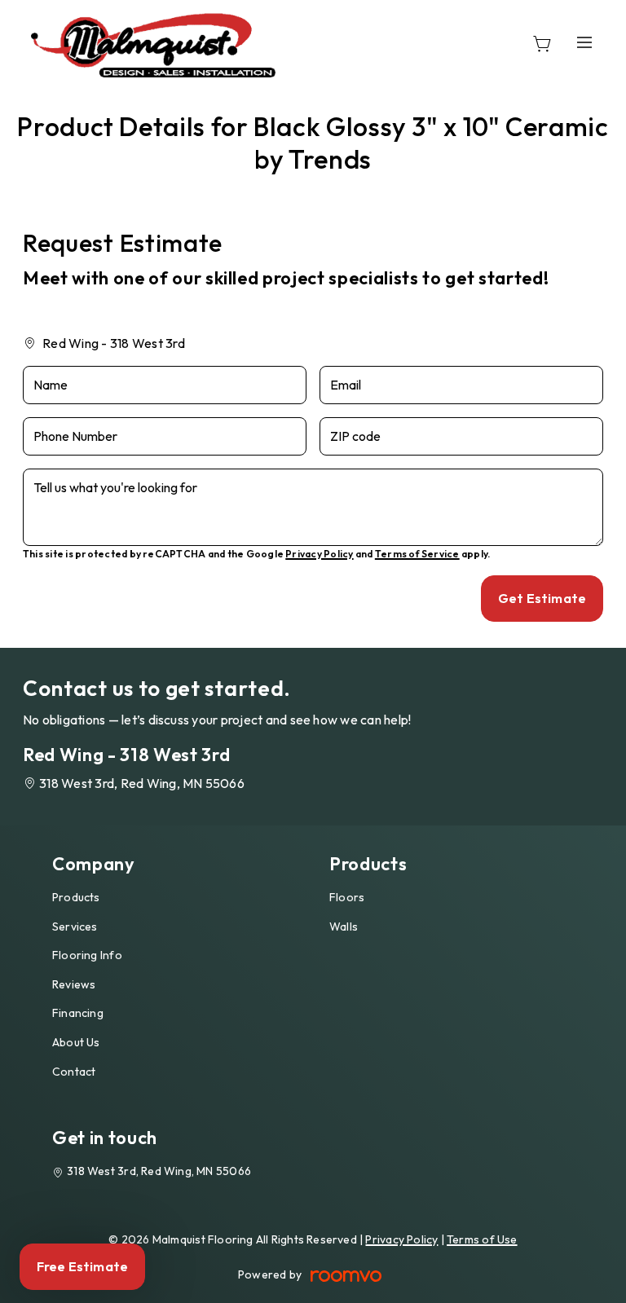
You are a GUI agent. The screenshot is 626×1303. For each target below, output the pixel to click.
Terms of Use (482, 1239)
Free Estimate (82, 1266)
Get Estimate (542, 598)
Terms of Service (417, 554)
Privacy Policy (319, 554)
